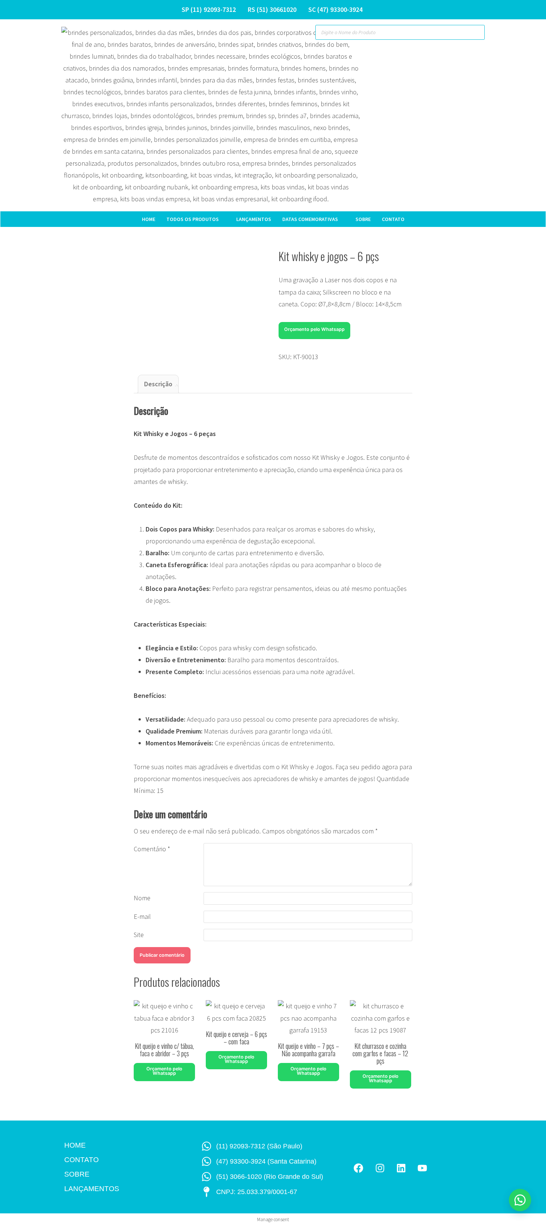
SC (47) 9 (321, 9)
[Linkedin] (401, 1167)
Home (148, 219)
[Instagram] (379, 1167)
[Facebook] (358, 1167)
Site (139, 934)
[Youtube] (422, 1167)
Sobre (363, 219)
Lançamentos (253, 219)
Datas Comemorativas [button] (310, 219)
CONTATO (81, 1160)
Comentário (152, 849)
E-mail (142, 916)
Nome (142, 898)
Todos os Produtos (192, 219)
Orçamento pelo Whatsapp (314, 329)
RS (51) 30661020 (272, 9)
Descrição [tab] (158, 384)
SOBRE (77, 1174)
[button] (314, 328)
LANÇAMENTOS (91, 1189)
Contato (393, 219)
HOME (75, 1145)
